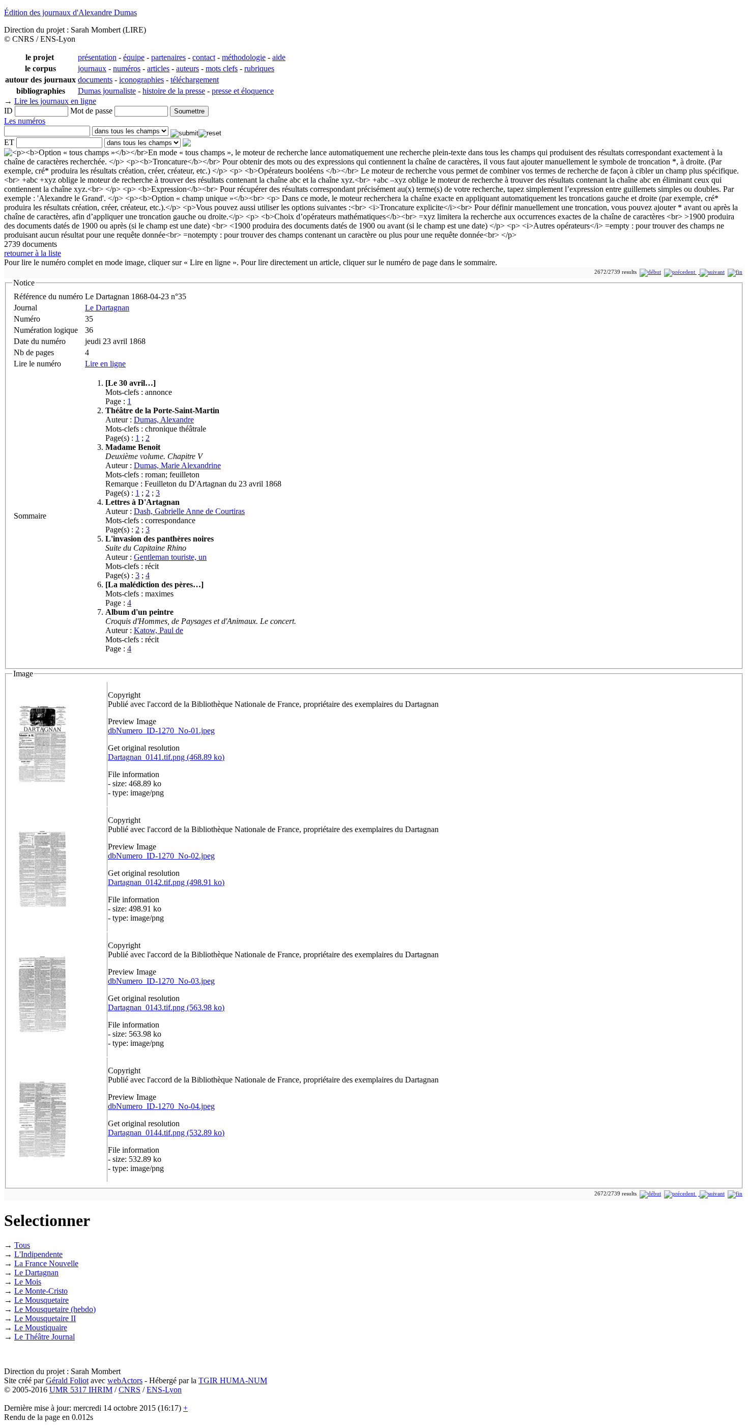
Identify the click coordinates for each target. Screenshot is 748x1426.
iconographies (141, 79)
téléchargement (194, 79)
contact (203, 57)
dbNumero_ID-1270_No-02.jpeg (161, 855)
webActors (124, 1380)
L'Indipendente (38, 1254)
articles (158, 68)
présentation (97, 57)
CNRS (129, 1389)
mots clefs (222, 68)
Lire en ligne (105, 363)
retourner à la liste (32, 253)
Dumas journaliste (107, 91)
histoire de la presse (173, 91)
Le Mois (27, 1281)
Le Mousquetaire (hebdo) (55, 1309)
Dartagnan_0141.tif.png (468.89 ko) (166, 757)
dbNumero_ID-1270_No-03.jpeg (161, 981)
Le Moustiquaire (40, 1327)
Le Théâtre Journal (44, 1336)
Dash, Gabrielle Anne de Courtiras (189, 511)
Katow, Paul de (158, 630)
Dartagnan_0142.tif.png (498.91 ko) (166, 882)
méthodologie (244, 57)
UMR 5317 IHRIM (80, 1389)
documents (95, 79)
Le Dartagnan (107, 307)
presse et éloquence (243, 91)
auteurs (187, 68)
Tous (22, 1245)
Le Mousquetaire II (45, 1318)
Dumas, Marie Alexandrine (177, 465)
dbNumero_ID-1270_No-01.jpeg (161, 730)
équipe (134, 57)
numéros (126, 68)
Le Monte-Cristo (41, 1291)
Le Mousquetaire (41, 1300)
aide (278, 57)
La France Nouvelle (46, 1263)
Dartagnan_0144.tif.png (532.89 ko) (166, 1132)
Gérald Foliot (67, 1380)
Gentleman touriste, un (170, 557)
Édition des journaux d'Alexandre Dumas (70, 12)
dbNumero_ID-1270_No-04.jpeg (161, 1106)
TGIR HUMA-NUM (232, 1380)
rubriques (259, 68)
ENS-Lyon (164, 1389)
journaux (92, 68)
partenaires (168, 57)
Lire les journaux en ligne (55, 101)
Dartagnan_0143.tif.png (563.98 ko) (166, 1007)
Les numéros (24, 121)
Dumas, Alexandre (164, 419)
